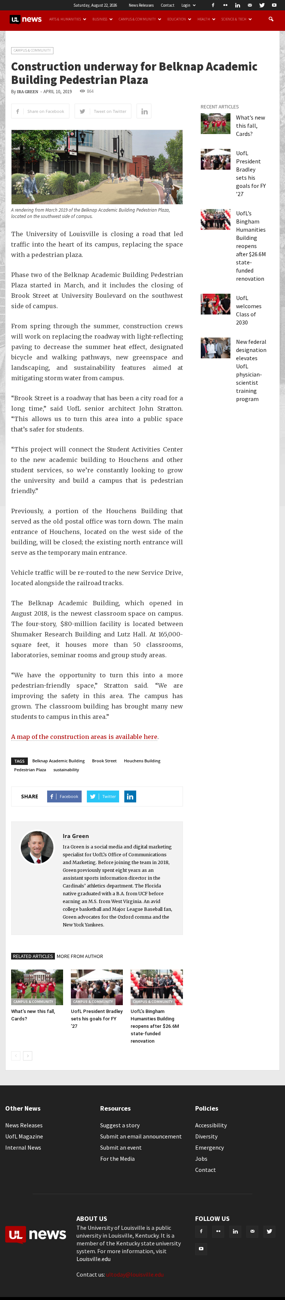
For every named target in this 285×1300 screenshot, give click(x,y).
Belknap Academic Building (58, 760)
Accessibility (211, 1125)
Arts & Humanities (65, 19)
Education (176, 19)
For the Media (117, 1158)
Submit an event (121, 1147)
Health (203, 19)
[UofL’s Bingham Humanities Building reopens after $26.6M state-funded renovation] (157, 987)
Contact (167, 5)
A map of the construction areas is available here (84, 736)
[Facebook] (213, 5)
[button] (271, 19)
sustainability (66, 769)
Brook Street (104, 760)
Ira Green (27, 91)
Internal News (23, 1147)
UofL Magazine (24, 1136)
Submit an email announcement (141, 1136)
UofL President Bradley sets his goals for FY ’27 (96, 1019)
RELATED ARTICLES (33, 956)
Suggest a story (120, 1125)
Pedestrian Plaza (30, 769)
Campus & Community (137, 19)
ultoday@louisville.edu (135, 1274)
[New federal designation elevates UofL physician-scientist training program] (215, 348)
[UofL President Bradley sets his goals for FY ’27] (97, 987)
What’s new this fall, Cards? (250, 125)
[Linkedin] (237, 5)
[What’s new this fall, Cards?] (37, 987)
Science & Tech (234, 19)
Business (100, 19)
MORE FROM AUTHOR (80, 956)
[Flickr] (225, 5)
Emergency (209, 1147)
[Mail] (249, 5)
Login (185, 5)
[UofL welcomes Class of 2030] (215, 304)
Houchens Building (142, 760)
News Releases (141, 5)
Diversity (206, 1136)
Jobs (201, 1158)
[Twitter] (262, 5)
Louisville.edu (93, 1258)
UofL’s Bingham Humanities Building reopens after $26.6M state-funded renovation (155, 1026)
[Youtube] (274, 5)
